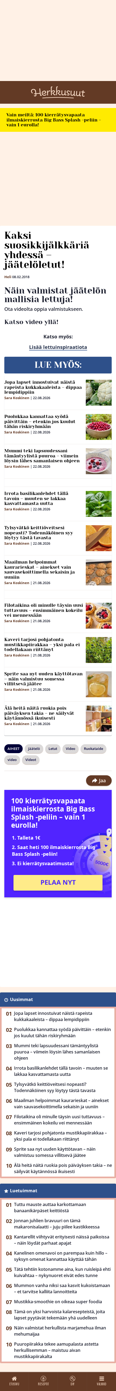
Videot (30, 759)
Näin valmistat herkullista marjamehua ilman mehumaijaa (60, 1331)
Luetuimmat (23, 1191)
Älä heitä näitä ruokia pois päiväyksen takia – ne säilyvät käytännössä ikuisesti (39, 713)
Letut (53, 748)
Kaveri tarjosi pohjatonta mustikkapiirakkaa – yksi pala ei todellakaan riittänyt (42, 644)
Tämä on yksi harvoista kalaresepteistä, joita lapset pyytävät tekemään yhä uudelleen (59, 1315)
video (12, 759)
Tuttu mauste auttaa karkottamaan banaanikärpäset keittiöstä (50, 1207)
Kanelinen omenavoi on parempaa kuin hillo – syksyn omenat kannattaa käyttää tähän (60, 1256)
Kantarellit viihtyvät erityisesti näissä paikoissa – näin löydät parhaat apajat (61, 1240)
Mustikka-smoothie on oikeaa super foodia (58, 1302)
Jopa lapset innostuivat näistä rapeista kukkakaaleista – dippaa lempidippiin (43, 387)
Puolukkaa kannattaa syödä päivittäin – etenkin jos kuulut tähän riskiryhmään (40, 421)
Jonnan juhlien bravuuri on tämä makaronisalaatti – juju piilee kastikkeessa (57, 1224)
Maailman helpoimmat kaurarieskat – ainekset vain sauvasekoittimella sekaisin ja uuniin (39, 569)
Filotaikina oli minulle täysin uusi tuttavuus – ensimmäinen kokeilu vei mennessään (43, 610)
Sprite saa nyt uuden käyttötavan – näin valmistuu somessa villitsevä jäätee (43, 678)
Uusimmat (21, 999)
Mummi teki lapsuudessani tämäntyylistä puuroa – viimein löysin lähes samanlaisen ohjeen (42, 455)
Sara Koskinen (16, 397)
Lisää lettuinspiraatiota (58, 347)
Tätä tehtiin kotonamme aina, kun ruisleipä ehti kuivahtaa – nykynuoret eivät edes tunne (62, 1272)
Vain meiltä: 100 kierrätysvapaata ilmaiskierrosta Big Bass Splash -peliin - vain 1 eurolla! (53, 119)
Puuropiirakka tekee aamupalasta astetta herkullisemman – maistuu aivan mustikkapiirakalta (56, 1350)
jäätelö (34, 748)
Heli (7, 276)
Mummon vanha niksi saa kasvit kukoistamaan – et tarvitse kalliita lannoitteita (62, 1288)
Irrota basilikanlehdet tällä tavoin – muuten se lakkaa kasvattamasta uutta (36, 498)
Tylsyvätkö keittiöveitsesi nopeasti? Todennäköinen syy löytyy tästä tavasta (38, 532)
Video (70, 748)
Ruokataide (93, 748)
